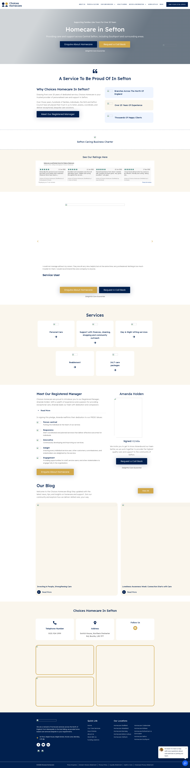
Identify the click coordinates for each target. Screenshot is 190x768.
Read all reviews (146, 182)
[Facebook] (135, 628)
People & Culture (93, 4)
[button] (38, 241)
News (161, 4)
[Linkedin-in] (48, 745)
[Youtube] (43, 745)
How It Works (122, 4)
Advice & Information (136, 4)
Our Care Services (107, 4)
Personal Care (56, 332)
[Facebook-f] (38, 745)
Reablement (75, 362)
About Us (82, 4)
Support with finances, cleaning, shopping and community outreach (95, 335)
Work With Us (153, 4)
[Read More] (39, 592)
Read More (45, 410)
